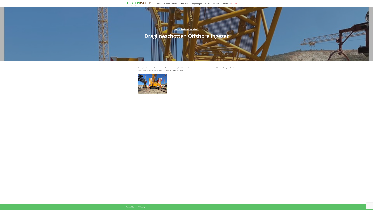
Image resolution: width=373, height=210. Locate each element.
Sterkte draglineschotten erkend (186, 29)
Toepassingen (196, 4)
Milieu (207, 4)
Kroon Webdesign (139, 207)
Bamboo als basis (170, 4)
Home (158, 4)
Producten (184, 4)
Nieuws (216, 4)
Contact (225, 4)
